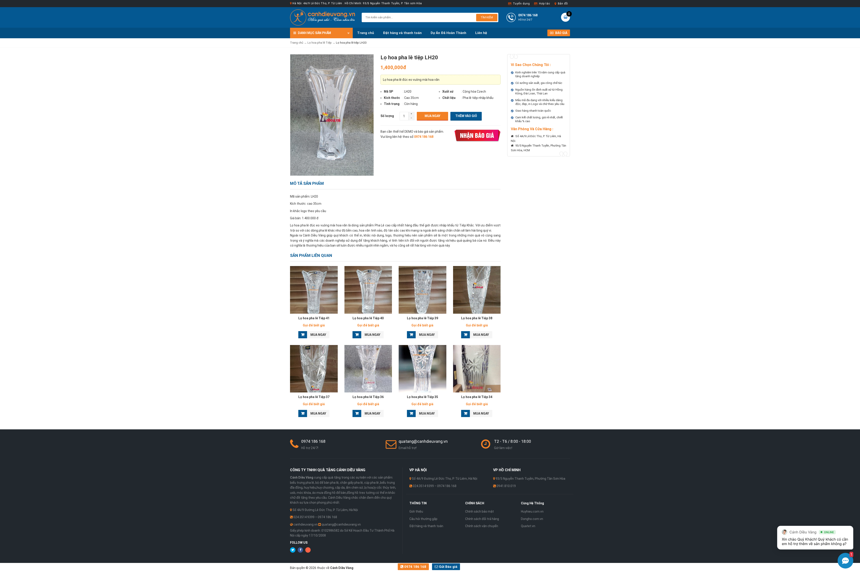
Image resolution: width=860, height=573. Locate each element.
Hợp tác (544, 3)
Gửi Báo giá (447, 567)
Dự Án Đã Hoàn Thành (448, 33)
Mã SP (388, 91)
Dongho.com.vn (532, 519)
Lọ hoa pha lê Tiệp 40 (368, 318)
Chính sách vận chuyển (481, 526)
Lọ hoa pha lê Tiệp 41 (313, 318)
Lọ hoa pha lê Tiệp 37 (313, 397)
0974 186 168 (414, 567)
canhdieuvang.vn (305, 524)
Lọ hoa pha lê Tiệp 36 (368, 397)
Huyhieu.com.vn (532, 511)
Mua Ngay (432, 116)
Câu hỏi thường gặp (423, 519)
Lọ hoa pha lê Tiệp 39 (422, 318)
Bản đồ (563, 3)
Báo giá (561, 33)
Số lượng (387, 116)
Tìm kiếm (487, 17)
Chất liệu (449, 98)
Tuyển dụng (521, 3)
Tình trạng (392, 104)
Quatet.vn (528, 526)
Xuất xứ (448, 91)
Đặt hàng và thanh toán (402, 33)
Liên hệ (481, 33)
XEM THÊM (314, 288)
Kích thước (392, 98)
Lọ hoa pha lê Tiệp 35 (422, 397)
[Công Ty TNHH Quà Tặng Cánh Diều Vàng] (322, 17)
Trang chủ (365, 33)
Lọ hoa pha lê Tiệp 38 (476, 318)
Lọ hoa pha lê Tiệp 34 (476, 397)
